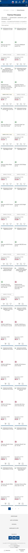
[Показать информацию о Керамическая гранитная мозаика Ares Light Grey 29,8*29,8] (21, 274)
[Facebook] (10, 537)
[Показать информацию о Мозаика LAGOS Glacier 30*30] (7, 194)
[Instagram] (17, 537)
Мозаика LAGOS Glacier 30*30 (7, 205)
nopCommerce (16, 545)
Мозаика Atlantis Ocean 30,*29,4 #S (7, 445)
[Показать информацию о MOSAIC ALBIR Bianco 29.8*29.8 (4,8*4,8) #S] (21, 314)
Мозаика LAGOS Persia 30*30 (6, 245)
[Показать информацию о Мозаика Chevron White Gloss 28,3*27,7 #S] (21, 74)
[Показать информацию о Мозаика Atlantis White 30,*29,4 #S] (7, 473)
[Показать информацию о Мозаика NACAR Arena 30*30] (21, 234)
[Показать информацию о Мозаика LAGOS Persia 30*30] (7, 234)
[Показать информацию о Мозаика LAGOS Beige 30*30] (21, 154)
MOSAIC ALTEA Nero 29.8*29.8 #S (6, 405)
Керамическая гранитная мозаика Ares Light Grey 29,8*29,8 (20, 286)
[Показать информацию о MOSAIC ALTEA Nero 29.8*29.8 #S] (7, 393)
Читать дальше (4, 25)
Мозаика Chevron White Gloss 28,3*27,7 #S (20, 86)
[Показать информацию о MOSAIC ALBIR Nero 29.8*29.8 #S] (7, 353)
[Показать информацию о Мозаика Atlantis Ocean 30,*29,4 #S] (7, 433)
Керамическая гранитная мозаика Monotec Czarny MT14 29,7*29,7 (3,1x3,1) (6, 87)
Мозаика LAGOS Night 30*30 (20, 205)
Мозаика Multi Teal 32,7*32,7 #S (19, 125)
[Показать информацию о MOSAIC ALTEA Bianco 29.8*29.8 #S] (21, 353)
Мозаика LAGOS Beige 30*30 (20, 165)
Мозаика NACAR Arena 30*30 (20, 245)
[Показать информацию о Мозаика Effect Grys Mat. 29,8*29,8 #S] (7, 114)
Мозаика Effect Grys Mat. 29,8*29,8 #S (6, 125)
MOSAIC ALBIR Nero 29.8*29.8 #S (6, 365)
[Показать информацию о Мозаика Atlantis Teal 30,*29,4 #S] (21, 433)
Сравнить (7, 64)
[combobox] (12, 5)
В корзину (3, 64)
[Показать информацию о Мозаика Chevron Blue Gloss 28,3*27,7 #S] (21, 473)
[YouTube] (14, 537)
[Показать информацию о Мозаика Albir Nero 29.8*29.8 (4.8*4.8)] (21, 393)
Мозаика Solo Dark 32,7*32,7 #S (5, 45)
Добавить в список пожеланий (10, 64)
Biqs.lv (17, 547)
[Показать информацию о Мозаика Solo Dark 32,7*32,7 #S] (7, 34)
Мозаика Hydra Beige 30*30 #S (6, 165)
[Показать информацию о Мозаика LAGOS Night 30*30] (21, 194)
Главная (7, 10)
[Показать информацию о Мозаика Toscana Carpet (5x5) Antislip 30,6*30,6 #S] (7, 274)
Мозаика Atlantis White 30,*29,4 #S (7, 485)
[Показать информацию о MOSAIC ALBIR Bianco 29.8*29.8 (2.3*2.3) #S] (7, 314)
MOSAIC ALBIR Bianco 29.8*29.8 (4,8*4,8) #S (20, 325)
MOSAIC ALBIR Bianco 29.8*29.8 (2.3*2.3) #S (6, 325)
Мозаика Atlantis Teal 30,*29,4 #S (20, 445)
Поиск (26, 5)
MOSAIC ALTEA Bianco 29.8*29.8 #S (20, 365)
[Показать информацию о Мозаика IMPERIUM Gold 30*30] (21, 34)
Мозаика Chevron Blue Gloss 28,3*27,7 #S (20, 485)
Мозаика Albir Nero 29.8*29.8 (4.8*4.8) (20, 405)
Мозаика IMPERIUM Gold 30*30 (20, 45)
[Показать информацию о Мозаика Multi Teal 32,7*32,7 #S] (21, 114)
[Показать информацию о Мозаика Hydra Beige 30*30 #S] (7, 154)
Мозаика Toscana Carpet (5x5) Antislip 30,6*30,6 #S (6, 286)
